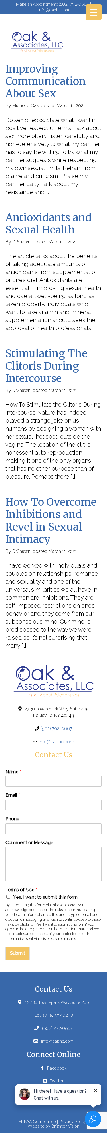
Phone (12, 819)
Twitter (56, 1080)
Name (13, 771)
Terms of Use (21, 889)
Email (12, 795)
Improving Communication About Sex (45, 81)
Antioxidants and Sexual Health (48, 223)
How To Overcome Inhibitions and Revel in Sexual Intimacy (50, 521)
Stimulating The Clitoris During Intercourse (46, 366)
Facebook (56, 1067)
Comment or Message (29, 842)
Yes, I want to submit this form (45, 897)
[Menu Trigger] (94, 12)
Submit (17, 953)
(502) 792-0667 (74, 4)
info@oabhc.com (53, 9)
